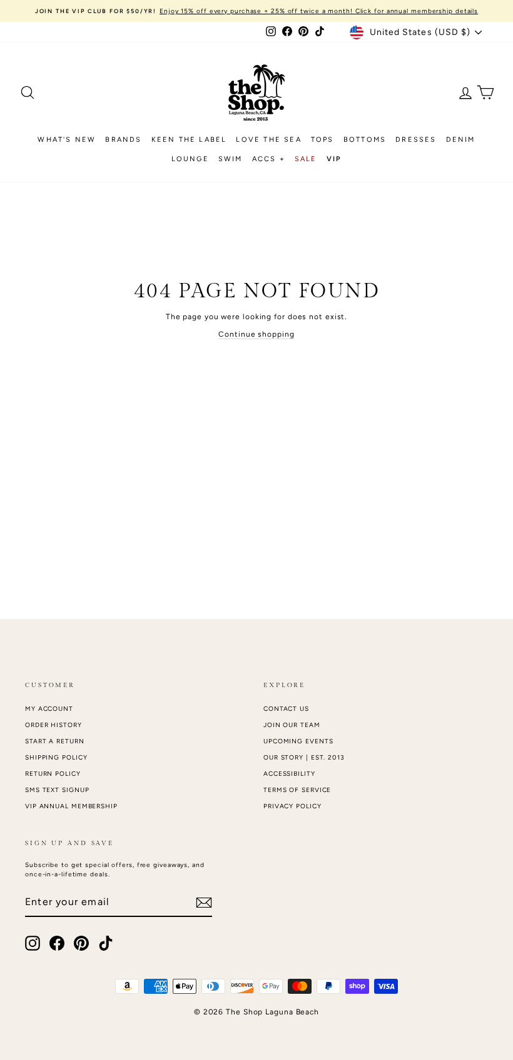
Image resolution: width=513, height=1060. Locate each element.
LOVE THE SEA (268, 140)
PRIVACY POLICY (292, 806)
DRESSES (415, 140)
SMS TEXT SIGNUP (57, 790)
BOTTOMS (364, 140)
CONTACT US (286, 709)
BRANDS (123, 140)
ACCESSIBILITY (289, 774)
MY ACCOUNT (49, 709)
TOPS (322, 140)
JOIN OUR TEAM (291, 725)
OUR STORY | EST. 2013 (304, 757)
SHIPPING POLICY (56, 757)
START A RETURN (54, 741)
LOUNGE (190, 159)
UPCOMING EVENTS (298, 741)
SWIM (230, 159)
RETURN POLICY (53, 774)
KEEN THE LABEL (189, 140)
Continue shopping (256, 334)
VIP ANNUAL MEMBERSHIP (71, 806)
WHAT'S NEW (67, 140)
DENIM (460, 140)
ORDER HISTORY (53, 725)
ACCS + (268, 159)
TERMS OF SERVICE (297, 790)
